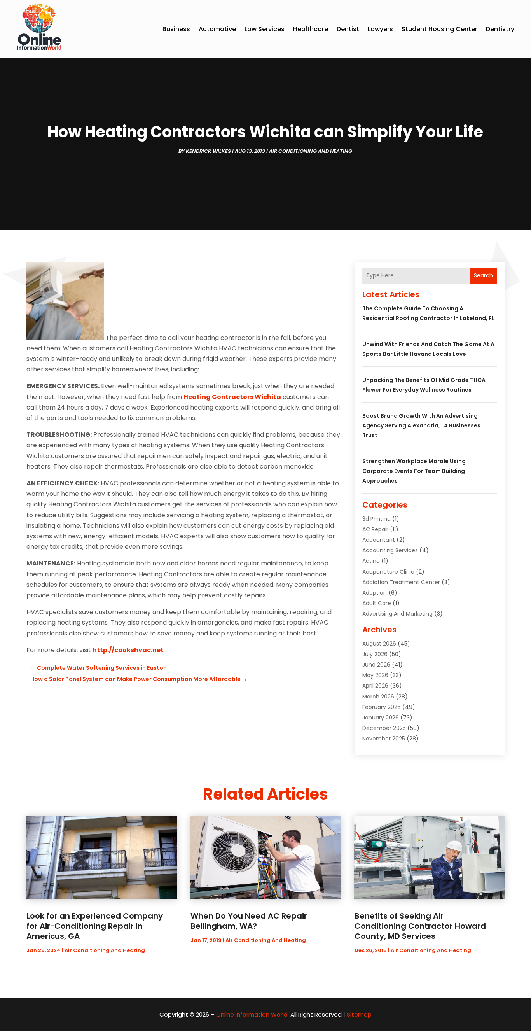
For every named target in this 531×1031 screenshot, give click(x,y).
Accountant (378, 540)
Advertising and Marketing (397, 614)
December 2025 (384, 728)
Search (483, 275)
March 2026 (378, 696)
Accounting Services (390, 550)
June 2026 (376, 665)
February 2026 (381, 707)
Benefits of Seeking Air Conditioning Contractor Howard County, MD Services (420, 926)
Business (176, 29)
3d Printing (376, 519)
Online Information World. (252, 1014)
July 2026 (375, 654)
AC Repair (375, 529)
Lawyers (380, 29)
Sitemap (359, 1014)
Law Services (265, 29)
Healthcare (310, 29)
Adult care (376, 603)
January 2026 (380, 717)
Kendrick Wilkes (208, 151)
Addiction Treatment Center (401, 582)
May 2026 (375, 675)
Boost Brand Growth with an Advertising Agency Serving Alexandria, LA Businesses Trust (421, 425)
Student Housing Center (439, 29)
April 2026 (375, 686)
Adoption (374, 593)
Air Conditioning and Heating (310, 151)
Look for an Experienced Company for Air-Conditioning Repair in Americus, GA (94, 926)
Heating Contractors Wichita (232, 396)
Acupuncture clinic (388, 572)
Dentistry (500, 29)
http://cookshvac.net (128, 650)
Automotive (217, 29)
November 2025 (383, 738)
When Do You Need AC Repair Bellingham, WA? (248, 920)
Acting (371, 561)
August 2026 (379, 644)
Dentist (348, 29)
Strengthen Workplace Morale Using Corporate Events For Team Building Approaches (414, 471)
